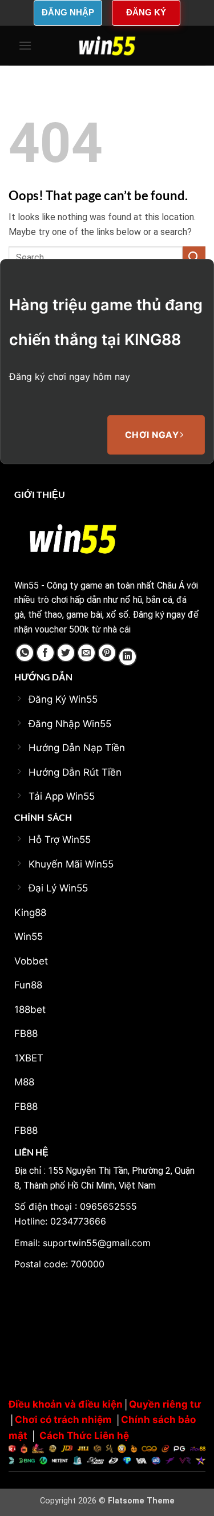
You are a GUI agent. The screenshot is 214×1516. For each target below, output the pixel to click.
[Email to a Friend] (86, 652)
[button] (25, 45)
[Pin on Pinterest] (107, 652)
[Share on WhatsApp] (24, 652)
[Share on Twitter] (65, 652)
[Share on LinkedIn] (127, 656)
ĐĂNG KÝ (146, 12)
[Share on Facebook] (45, 652)
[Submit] (194, 257)
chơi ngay (153, 434)
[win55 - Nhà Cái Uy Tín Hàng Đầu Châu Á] (107, 46)
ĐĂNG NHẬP (68, 12)
